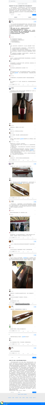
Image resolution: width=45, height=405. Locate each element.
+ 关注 (35, 21)
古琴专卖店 (25, 394)
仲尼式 (26, 3)
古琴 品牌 (30, 397)
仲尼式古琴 (16, 397)
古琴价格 (23, 397)
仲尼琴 (20, 397)
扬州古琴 (19, 394)
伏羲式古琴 (9, 397)
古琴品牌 (27, 397)
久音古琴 (19, 3)
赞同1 (13, 84)
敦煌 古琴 (34, 397)
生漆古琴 (23, 3)
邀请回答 (15, 17)
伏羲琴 (13, 397)
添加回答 (29, 17)
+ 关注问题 (34, 14)
